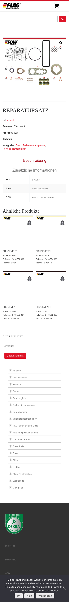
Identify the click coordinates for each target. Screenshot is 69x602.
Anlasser (17, 370)
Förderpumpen (20, 411)
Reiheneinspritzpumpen (14, 148)
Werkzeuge (18, 480)
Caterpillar (18, 487)
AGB (7, 573)
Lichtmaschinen (20, 377)
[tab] (34, 160)
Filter (15, 459)
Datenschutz (10, 559)
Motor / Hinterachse (22, 473)
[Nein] (64, 588)
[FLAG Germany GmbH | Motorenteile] (12, 5)
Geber (16, 391)
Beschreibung (34, 160)
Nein (29, 595)
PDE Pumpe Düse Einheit (25, 432)
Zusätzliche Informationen (34, 170)
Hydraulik (17, 466)
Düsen (16, 453)
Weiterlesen (45, 595)
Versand (10, 120)
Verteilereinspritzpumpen (25, 418)
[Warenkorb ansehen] (56, 6)
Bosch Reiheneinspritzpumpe (30, 145)
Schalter (17, 384)
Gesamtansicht (15, 356)
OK (18, 595)
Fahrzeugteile (19, 397)
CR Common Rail (21, 439)
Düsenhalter (19, 446)
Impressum (10, 545)
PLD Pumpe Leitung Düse (25, 425)
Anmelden (9, 345)
